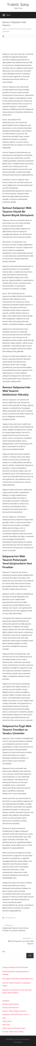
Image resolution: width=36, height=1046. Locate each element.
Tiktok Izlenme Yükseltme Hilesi (13, 1028)
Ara (3, 951)
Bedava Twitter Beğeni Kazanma (14, 1011)
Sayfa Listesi (7, 1021)
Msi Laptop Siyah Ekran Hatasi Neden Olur (18, 979)
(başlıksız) (5, 1001)
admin (29, 29)
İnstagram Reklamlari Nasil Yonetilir (15, 967)
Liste (4, 1018)
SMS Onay (6, 1025)
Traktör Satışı (18, 4)
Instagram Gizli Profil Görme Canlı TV (15, 1014)
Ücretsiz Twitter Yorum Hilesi (12, 1032)
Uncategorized (10, 918)
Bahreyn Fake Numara (10, 1004)
